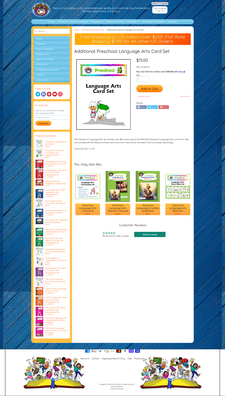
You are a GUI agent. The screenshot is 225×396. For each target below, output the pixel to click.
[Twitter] (38, 94)
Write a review (150, 234)
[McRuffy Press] (41, 9)
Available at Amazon (154, 21)
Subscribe (43, 123)
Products (63, 21)
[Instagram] (60, 94)
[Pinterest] (49, 94)
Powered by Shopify (116, 389)
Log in (155, 3)
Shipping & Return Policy (113, 358)
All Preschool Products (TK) (93, 30)
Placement (139, 358)
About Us (84, 358)
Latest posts (53, 80)
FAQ (130, 358)
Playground (97, 21)
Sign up (164, 3)
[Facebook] (43, 94)
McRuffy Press (116, 384)
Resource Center (115, 21)
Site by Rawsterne (117, 386)
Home (52, 21)
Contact (172, 21)
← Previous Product (143, 96)
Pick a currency (160, 8)
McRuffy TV (133, 21)
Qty (138, 75)
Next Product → (186, 96)
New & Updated (79, 21)
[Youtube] (54, 94)
